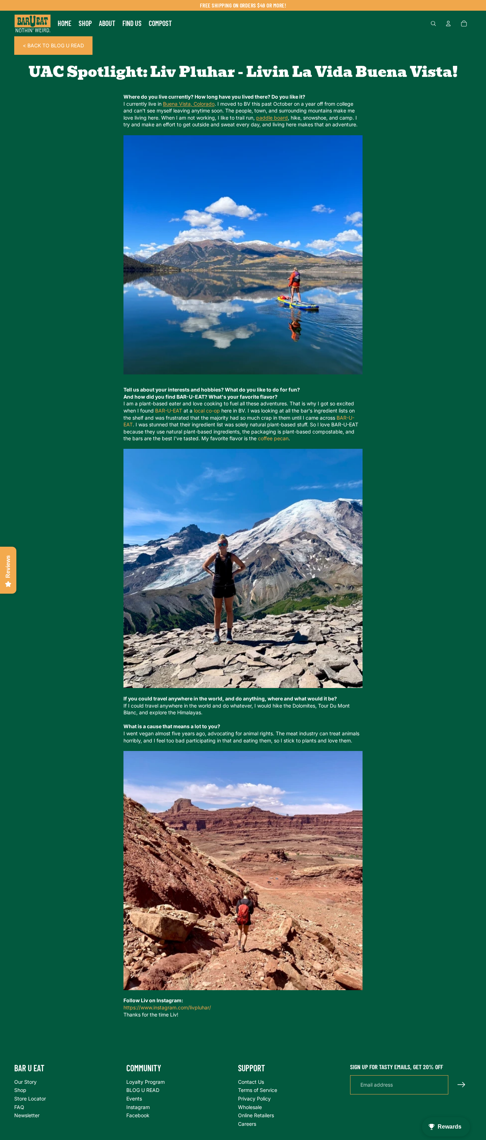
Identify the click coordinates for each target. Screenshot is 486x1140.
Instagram (138, 1107)
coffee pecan (273, 438)
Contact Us (251, 1081)
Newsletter (26, 1115)
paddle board (272, 118)
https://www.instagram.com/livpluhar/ (167, 1007)
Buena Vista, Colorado (189, 104)
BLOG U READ (142, 1090)
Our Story (25, 1081)
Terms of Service (257, 1090)
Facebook (137, 1115)
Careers (247, 1123)
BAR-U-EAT (168, 411)
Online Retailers (256, 1115)
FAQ (19, 1107)
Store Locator (30, 1099)
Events (134, 1099)
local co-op (207, 411)
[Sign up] (461, 1085)
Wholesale (250, 1107)
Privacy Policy (254, 1099)
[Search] (433, 23)
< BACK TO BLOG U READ (53, 45)
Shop (20, 1090)
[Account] (448, 23)
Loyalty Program (145, 1081)
